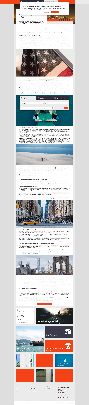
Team (17, 388)
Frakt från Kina (32, 388)
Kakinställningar (46, 12)
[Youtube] (67, 20)
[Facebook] (65, 20)
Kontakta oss (18, 391)
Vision (17, 390)
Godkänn (54, 12)
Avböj (63, 12)
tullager (63, 237)
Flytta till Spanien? (20, 315)
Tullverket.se (57, 94)
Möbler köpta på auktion (21, 318)
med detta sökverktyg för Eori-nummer (46, 79)
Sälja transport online (47, 388)
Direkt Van (19, 319)
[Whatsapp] (59, 20)
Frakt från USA (32, 390)
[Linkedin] (69, 20)
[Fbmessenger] (61, 20)
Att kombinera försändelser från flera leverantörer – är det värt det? (23, 313)
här (62, 88)
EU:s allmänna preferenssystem (44, 232)
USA (47, 29)
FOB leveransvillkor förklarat (22, 322)
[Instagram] (63, 20)
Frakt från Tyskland (33, 391)
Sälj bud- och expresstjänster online (50, 390)
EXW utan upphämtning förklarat (22, 321)
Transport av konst (20, 316)
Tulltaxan (20, 142)
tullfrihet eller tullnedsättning (35, 231)
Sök (66, 108)
